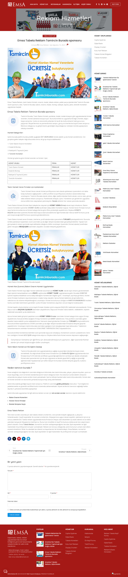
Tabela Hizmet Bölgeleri (103, 54)
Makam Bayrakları (110, 207)
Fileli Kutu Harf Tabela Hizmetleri (111, 190)
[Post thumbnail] (97, 80)
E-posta (53, 493)
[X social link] (99, 4)
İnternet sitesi (12, 501)
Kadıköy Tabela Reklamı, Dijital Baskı (106, 341)
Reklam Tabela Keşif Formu (111, 534)
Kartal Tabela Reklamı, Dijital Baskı (105, 325)
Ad (9, 493)
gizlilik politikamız (62, 384)
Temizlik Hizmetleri (16, 154)
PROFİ (35, 293)
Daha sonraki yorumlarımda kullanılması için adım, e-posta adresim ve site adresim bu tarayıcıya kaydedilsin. (48, 510)
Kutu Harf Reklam (100, 51)
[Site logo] (17, 4)
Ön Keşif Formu (90, 540)
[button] (5, 571)
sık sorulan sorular (58, 393)
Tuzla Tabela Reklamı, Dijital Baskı (107, 302)
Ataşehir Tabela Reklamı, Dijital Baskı (106, 349)
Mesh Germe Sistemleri (108, 162)
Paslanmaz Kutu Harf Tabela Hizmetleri (111, 235)
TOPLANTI (67, 219)
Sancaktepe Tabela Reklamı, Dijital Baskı (105, 317)
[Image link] (18, 532)
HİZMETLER (75, 167)
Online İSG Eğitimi (68, 353)
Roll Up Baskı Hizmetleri (108, 226)
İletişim (87, 537)
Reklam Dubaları (109, 243)
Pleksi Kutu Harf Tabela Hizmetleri (111, 217)
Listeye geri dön (49, 450)
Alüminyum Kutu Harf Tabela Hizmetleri (111, 181)
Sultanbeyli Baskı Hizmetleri (104, 378)
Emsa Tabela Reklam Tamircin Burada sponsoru (111, 99)
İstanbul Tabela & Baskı (103, 372)
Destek (54, 201)
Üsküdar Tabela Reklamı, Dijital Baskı (106, 288)
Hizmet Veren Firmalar (17, 401)
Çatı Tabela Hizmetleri (111, 152)
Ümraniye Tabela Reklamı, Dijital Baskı (106, 309)
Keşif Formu (115, 4)
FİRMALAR (55, 167)
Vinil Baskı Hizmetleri (110, 252)
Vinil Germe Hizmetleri (111, 125)
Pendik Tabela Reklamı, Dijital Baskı (105, 357)
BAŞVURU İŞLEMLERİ (25, 310)
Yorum (11, 471)
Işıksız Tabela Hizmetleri (108, 272)
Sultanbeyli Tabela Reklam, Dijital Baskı (107, 365)
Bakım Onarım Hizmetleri (18, 397)
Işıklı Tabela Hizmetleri (111, 143)
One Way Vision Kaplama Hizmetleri (110, 171)
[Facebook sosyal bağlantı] (96, 4)
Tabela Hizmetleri (68, 24)
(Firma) (58, 205)
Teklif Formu (89, 544)
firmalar (48, 316)
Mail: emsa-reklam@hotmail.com (19, 557)
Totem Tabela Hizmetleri (108, 117)
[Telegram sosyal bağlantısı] (107, 4)
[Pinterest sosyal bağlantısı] (101, 4)
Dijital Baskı (98, 43)
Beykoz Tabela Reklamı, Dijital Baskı (105, 333)
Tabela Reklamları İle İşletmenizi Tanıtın (111, 79)
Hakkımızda (89, 533)
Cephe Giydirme (100, 40)
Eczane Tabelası (109, 198)
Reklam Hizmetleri (91, 548)
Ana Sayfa (56, 24)
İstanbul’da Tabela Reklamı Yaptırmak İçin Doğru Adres (111, 89)
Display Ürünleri (100, 47)
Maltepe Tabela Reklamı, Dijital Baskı (106, 295)
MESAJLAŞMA (24, 227)
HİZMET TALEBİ (52, 293)
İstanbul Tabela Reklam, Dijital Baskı (110, 108)
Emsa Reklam (44, 45)
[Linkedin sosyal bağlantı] (104, 4)
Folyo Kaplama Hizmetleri (108, 135)
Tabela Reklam (28, 424)
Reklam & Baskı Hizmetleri (109, 551)
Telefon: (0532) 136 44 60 (16, 554)
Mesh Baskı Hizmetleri (111, 261)
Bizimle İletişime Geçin (17, 404)
